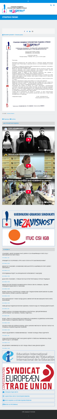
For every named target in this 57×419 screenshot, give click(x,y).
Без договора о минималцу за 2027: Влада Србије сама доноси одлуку (23, 345)
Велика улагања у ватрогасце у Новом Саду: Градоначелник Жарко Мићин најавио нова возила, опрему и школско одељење (27, 292)
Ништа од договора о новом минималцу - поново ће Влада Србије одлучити (25, 332)
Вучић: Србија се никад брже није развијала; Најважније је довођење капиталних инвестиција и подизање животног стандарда (27, 319)
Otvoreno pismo (19, 34)
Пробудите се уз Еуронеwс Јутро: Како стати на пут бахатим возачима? (24, 260)
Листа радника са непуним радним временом (18, 400)
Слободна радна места (11, 392)
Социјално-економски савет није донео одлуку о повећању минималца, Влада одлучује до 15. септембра (26, 339)
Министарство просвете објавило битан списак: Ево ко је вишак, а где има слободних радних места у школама (25, 285)
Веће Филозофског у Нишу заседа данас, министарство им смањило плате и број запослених (27, 299)
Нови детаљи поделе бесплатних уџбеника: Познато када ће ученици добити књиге (28, 306)
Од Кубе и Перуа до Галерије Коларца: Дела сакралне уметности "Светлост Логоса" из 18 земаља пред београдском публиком (28, 326)
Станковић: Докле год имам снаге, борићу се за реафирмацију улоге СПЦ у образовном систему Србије (25, 254)
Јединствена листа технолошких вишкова (17, 396)
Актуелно (9, 113)
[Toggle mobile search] (51, 5)
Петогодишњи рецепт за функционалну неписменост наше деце (22, 273)
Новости (12, 113)
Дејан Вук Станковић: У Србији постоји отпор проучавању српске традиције (26, 279)
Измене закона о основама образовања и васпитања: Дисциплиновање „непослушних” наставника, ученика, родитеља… (24, 312)
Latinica (13, 119)
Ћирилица (6, 119)
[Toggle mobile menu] (54, 5)
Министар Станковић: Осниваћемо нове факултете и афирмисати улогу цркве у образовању (26, 267)
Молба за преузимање (11, 404)
